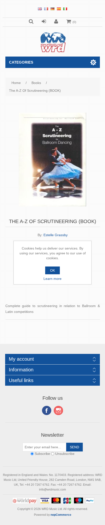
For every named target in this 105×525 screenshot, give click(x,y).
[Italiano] (65, 9)
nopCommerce (61, 515)
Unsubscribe (64, 454)
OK (52, 270)
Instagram (58, 410)
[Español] (59, 9)
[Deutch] (52, 9)
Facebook (46, 410)
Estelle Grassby (55, 235)
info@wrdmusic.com (52, 489)
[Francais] (46, 9)
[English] (40, 9)
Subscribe (42, 454)
